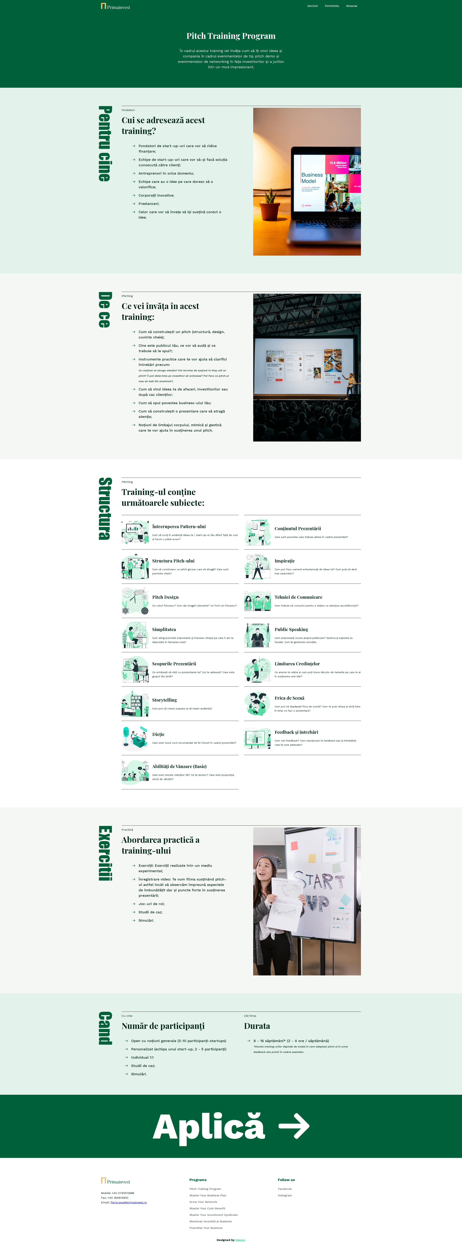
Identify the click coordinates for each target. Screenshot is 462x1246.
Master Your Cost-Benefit (207, 1208)
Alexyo (240, 1240)
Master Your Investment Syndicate (213, 1215)
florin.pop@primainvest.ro (129, 1202)
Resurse (351, 6)
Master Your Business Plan (207, 1195)
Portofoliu (332, 6)
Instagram (285, 1195)
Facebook (285, 1189)
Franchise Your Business (206, 1228)
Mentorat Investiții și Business (210, 1221)
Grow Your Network (203, 1202)
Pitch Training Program (205, 1189)
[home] (115, 6)
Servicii (313, 6)
